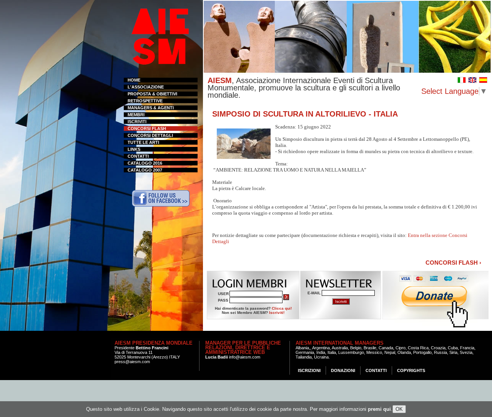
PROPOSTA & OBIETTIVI (152, 94)
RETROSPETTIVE (145, 100)
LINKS (134, 149)
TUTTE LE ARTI (143, 142)
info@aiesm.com (244, 357)
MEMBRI (136, 114)
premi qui (379, 409)
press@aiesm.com (132, 361)
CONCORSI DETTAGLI (150, 135)
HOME (134, 80)
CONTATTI (138, 156)
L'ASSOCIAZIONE (146, 87)
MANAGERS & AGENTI (151, 107)
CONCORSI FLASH (147, 128)
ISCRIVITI (137, 121)
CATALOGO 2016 (145, 163)
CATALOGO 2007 (145, 170)
